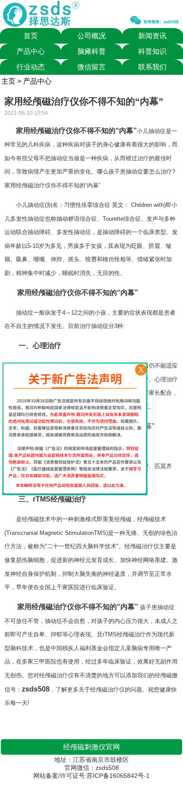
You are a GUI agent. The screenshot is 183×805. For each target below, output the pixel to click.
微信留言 (91, 67)
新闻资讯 (152, 36)
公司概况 (91, 36)
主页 (8, 81)
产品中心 (30, 51)
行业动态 (30, 67)
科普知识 (152, 51)
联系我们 (152, 67)
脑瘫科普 (91, 51)
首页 (31, 36)
